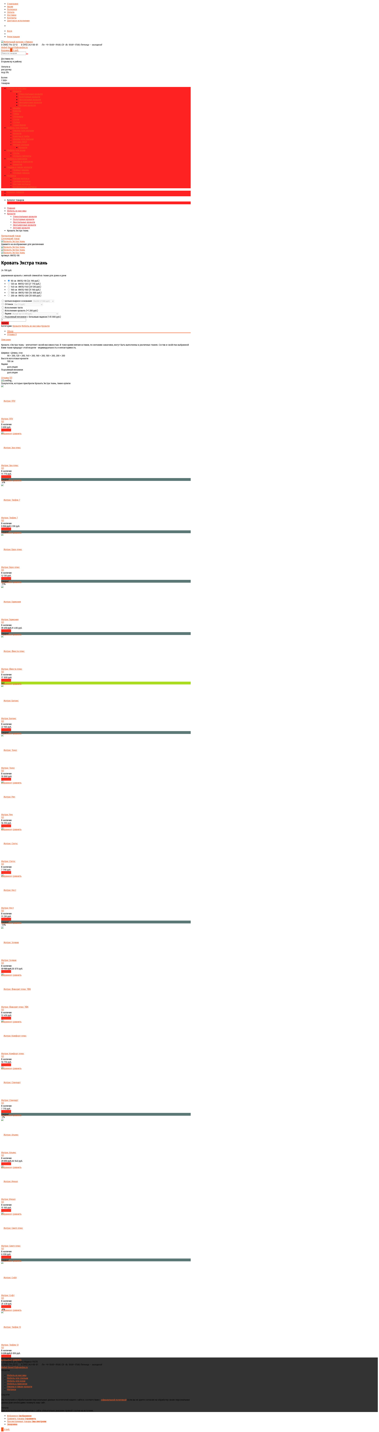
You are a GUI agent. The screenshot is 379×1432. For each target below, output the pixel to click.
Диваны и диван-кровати (19, 167)
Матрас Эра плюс (9, 465)
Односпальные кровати (31, 94)
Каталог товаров (15, 192)
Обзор (10, 331)
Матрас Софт (8, 1295)
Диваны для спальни (23, 130)
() (25, 280)
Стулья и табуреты (22, 156)
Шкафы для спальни (23, 139)
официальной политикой (113, 1399)
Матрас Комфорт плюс (12, 1053)
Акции (10, 6)
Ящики (8, 313)
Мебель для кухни (16, 150)
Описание (6, 339)
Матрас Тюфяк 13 (10, 1344)
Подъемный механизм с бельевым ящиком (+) (32, 316)
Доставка (11, 15)
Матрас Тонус (8, 768)
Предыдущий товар (11, 235)
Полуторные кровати (29, 96)
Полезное (12, 9)
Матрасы (11, 175)
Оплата (10, 12)
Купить (5, 323)
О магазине (12, 3)
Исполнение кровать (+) (21, 310)
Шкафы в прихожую (23, 161)
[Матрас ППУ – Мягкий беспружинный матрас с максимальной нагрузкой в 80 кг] (8, 401)
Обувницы (18, 116)
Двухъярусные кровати (30, 102)
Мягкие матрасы (21, 178)
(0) (2, 421)
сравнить (16, 480)
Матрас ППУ (7, 418)
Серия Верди (19, 125)
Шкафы (16, 108)
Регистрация (13, 36)
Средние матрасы (21, 181)
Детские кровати (27, 105)
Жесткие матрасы (21, 184)
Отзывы (12, 334)
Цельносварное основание (18, 301)
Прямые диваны (21, 170)
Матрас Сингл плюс (11, 1245)
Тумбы (16, 113)
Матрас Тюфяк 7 (9, 517)
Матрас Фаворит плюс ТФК (14, 1006)
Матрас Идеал (8, 1199)
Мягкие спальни (21, 144)
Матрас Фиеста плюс (11, 669)
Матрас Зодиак (8, 960)
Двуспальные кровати (30, 99)
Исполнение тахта (13, 307)
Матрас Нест (7, 908)
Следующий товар (10, 238)
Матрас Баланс (8, 718)
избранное (6, 683)
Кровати (17, 91)
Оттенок (9, 304)
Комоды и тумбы (21, 136)
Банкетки (17, 164)
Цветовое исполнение (18, 20)
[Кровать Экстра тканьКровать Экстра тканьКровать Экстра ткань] (13, 241)
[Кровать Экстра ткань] (13, 247)
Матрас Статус (8, 861)
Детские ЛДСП (20, 141)
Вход (9, 31)
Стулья (16, 122)
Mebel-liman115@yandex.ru (14, 47)
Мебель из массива (16, 88)
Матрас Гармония (10, 619)
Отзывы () (6, 377)
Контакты (11, 17)
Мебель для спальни (17, 127)
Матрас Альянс (8, 1152)
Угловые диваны (21, 172)
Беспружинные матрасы (25, 186)
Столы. (16, 153)
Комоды (17, 110)
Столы (16, 119)
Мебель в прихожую (17, 158)
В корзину (6, 430)
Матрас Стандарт (9, 1100)
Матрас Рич (7, 814)
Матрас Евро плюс (10, 567)
